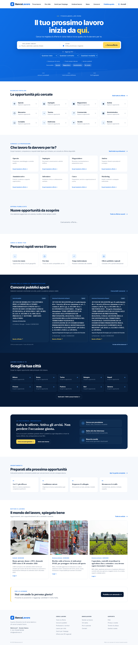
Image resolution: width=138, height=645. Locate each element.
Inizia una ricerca (43, 441)
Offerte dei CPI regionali (63, 634)
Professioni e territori (63, 625)
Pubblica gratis (109, 4)
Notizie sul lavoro (87, 620)
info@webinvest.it (16, 632)
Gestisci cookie (112, 628)
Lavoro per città (61, 628)
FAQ (109, 620)
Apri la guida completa (119, 473)
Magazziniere (66, 65)
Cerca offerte (112, 45)
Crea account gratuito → (26, 441)
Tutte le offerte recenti (119, 214)
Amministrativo (77, 65)
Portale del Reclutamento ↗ (120, 344)
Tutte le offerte (61, 620)
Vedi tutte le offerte (120, 95)
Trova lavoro (36, 4)
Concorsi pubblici (61, 623)
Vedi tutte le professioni (118, 151)
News (88, 4)
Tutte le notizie (121, 516)
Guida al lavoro (77, 4)
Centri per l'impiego (61, 4)
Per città (47, 4)
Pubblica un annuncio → (112, 594)
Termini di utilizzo (113, 625)
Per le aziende (86, 625)
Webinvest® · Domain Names (19, 628)
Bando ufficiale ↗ (18, 339)
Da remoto (88, 65)
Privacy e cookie (113, 623)
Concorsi (97, 4)
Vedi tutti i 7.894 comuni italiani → (69, 397)
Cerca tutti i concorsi (119, 291)
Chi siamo (85, 623)
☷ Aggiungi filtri (69, 52)
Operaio (58, 65)
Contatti (84, 628)
